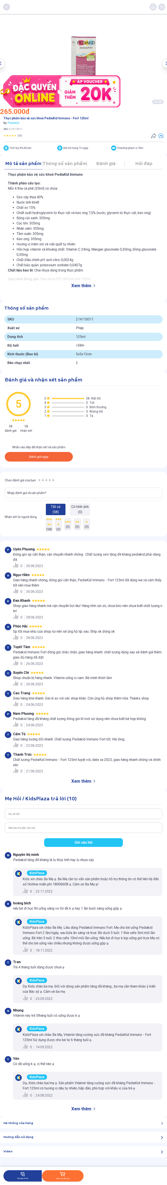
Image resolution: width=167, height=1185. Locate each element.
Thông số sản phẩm (65, 164)
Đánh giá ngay (38, 456)
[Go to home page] (153, 6)
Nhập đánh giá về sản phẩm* (27, 493)
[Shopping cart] (161, 7)
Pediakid (13, 123)
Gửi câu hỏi (83, 842)
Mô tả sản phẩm (23, 164)
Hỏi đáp (143, 164)
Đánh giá (105, 164)
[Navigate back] (6, 6)
